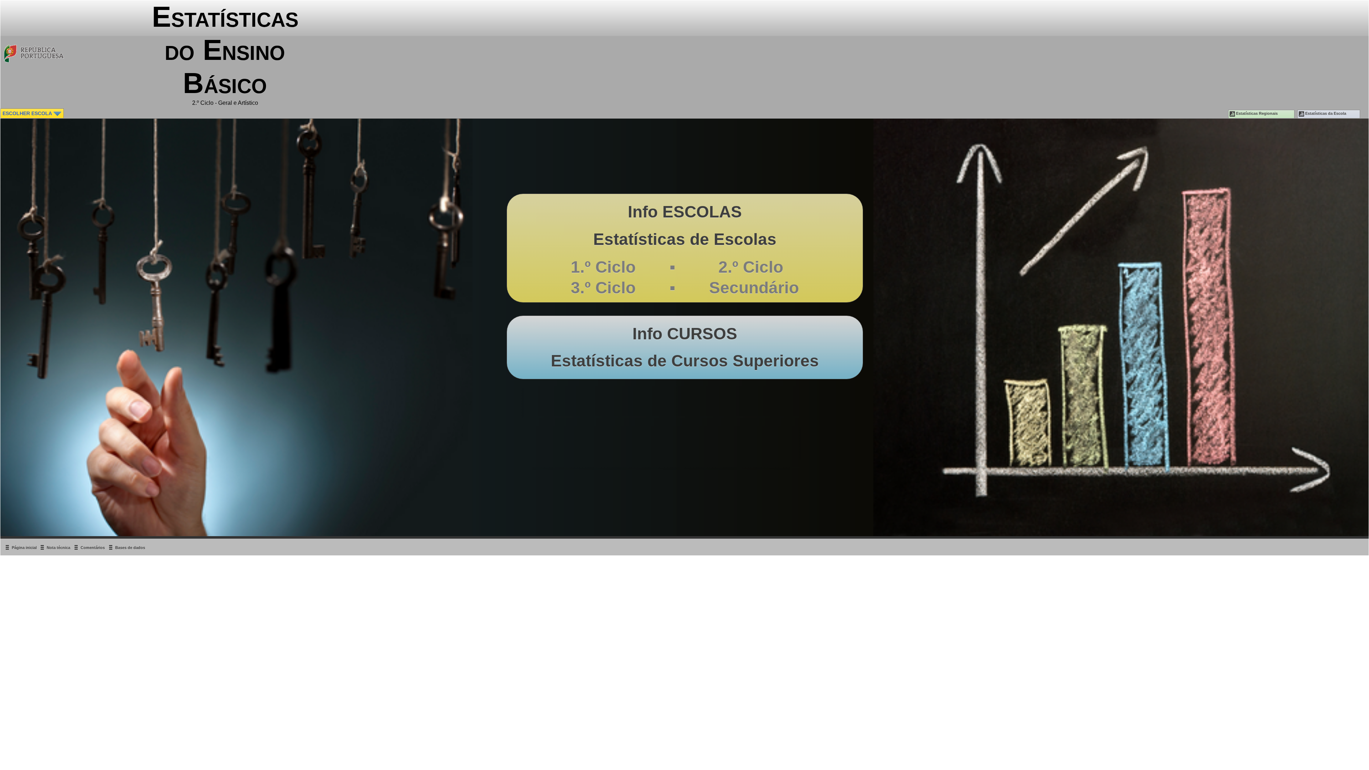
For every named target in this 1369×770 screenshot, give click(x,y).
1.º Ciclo (603, 267)
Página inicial (25, 547)
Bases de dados (130, 547)
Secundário (754, 287)
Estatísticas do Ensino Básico (225, 50)
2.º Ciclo (746, 267)
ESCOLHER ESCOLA (27, 113)
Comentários (93, 547)
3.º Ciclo (603, 287)
